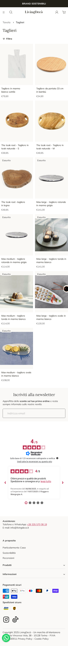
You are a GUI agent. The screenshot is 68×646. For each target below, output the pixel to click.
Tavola (6, 22)
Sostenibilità (9, 552)
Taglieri (20, 22)
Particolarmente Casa (14, 547)
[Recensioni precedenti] (5, 482)
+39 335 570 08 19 (37, 524)
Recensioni (8, 558)
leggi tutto (46, 481)
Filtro (9, 38)
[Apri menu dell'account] (56, 12)
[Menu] (4, 12)
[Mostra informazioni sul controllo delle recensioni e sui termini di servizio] (57, 458)
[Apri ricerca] (11, 12)
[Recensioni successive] (62, 482)
